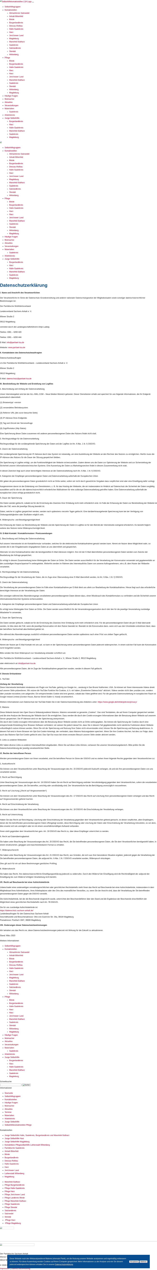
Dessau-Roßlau (16, 26)
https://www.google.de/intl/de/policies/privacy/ (117, 702)
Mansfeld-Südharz (17, 42)
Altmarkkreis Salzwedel (19, 13)
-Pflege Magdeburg (13, 1223)
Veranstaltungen (11, 105)
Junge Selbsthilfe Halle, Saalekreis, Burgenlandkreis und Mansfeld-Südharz (37, 1135)
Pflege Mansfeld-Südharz (15, 1201)
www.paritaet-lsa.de (16, 347)
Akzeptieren (134, 1262)
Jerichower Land (16, 35)
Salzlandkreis (15, 48)
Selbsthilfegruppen (12, 7)
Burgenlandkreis (16, 22)
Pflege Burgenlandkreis (14, 1185)
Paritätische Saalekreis (14, 1148)
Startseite (9, 1093)
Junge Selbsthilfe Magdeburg (17, 1141)
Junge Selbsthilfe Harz (14, 1138)
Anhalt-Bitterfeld (16, 16)
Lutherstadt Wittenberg (14, 1173)
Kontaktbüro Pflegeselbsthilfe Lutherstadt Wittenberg (27, 1145)
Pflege (7, 57)
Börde (11, 19)
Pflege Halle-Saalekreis (15, 1188)
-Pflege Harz (10, 1220)
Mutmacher (9, 99)
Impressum (5, 1268)
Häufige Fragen (11, 96)
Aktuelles (9, 102)
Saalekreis (13, 45)
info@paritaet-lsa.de (15, 342)
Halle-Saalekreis (16, 29)
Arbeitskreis (10, 115)
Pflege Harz (10, 1191)
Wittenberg (14, 54)
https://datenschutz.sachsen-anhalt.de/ (16, 910)
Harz (11, 32)
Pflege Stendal (11, 1207)
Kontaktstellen (11, 10)
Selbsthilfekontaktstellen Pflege (18, 1125)
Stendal (12, 51)
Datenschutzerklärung (20, 1268)
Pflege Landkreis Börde (15, 1198)
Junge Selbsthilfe (12, 118)
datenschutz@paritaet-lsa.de (19, 378)
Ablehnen (143, 1262)
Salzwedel (9, 1213)
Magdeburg (14, 38)
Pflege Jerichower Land (15, 1194)
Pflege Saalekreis (12, 1204)
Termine (8, 1112)
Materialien (9, 108)
